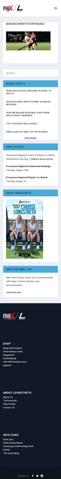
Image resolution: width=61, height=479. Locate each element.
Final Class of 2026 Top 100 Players (27, 131)
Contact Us (9, 407)
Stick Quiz (8, 439)
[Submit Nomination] (42, 159)
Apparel (7, 365)
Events (6, 449)
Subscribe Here (13, 292)
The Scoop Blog (11, 453)
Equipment (9, 355)
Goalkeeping (9, 358)
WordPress (50, 471)
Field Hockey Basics (13, 443)
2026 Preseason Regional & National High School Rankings (28, 114)
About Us (8, 397)
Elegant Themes (25, 471)
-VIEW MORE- (30, 138)
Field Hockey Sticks (13, 351)
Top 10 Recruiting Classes (21, 123)
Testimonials (10, 400)
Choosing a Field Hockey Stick (18, 446)
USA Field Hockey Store (15, 361)
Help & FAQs (9, 404)
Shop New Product (12, 348)
